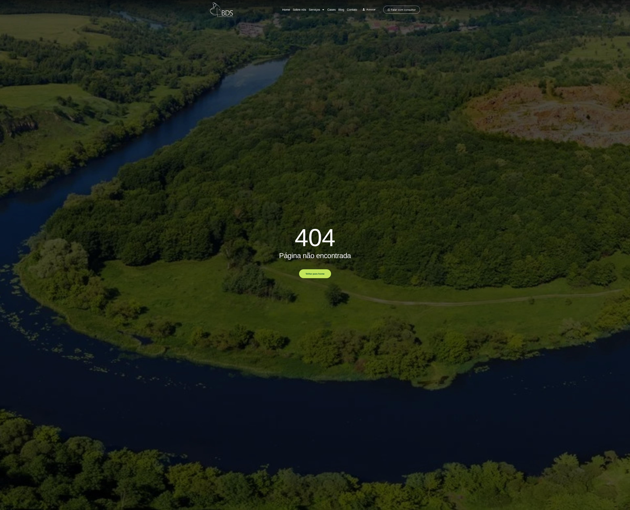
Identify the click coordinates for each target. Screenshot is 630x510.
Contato (352, 9)
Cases (331, 9)
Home (286, 9)
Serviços (314, 9)
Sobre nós (299, 9)
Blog (341, 9)
